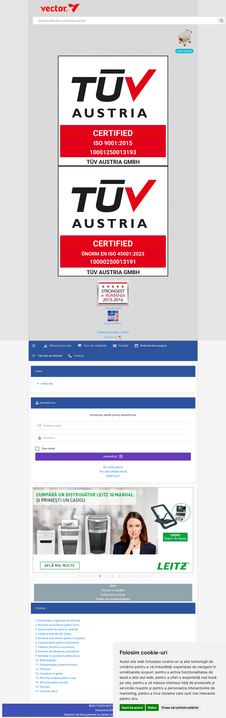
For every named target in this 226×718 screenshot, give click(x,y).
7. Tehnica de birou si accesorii (54, 647)
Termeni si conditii (113, 590)
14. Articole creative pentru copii (55, 678)
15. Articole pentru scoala (51, 682)
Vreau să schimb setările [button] (179, 707)
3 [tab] (93, 576)
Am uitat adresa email (113, 471)
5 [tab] (106, 576)
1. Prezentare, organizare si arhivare (57, 620)
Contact (78, 355)
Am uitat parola (113, 467)
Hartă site (47, 383)
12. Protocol (43, 669)
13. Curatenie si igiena (49, 673)
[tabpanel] (113, 530)
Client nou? (113, 476)
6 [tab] (113, 576)
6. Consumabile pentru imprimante (57, 642)
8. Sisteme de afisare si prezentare (57, 651)
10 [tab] (139, 576)
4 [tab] (100, 576)
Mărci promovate (60, 345)
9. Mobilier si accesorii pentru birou (57, 656)
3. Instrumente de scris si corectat (56, 629)
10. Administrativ (45, 660)
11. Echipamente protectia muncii (56, 664)
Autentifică (110, 456)
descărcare (111, 337)
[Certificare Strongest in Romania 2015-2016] (113, 291)
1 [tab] (80, 576)
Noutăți (123, 345)
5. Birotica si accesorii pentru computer (60, 638)
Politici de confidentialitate (113, 599)
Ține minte (48, 448)
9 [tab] (133, 576)
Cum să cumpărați (94, 345)
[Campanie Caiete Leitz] (113, 530)
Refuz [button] (152, 707)
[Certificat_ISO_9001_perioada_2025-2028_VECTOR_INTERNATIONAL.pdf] (113, 110)
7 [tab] (119, 576)
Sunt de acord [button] (132, 707)
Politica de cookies (113, 594)
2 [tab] (86, 576)
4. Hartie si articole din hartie (53, 633)
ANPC (113, 586)
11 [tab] (146, 576)
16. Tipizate (42, 686)
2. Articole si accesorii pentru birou (57, 625)
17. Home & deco (46, 691)
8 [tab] (126, 576)
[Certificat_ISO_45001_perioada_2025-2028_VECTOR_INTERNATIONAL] (113, 221)
